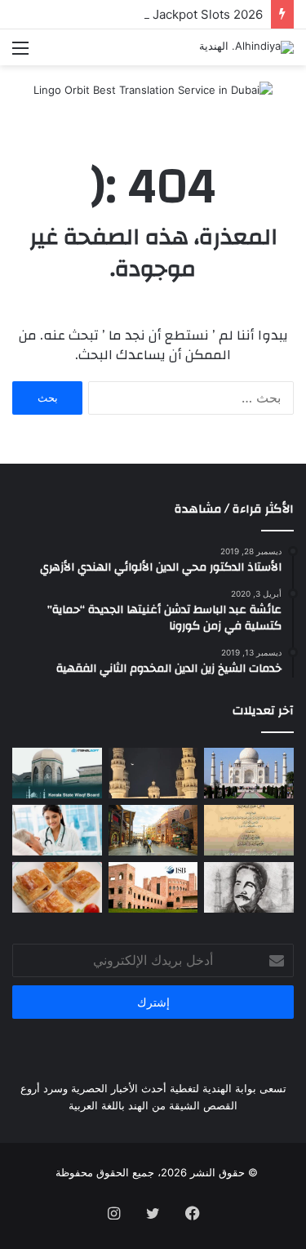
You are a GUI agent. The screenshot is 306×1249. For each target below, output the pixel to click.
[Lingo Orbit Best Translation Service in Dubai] (153, 95)
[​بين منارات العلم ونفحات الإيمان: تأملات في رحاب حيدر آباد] (153, 773)
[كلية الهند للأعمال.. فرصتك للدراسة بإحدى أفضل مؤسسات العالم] (153, 887)
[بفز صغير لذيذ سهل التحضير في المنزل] (57, 887)
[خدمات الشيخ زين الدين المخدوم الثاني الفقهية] (249, 830)
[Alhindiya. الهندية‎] (246, 47)
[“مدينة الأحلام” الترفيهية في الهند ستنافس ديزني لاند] (153, 830)
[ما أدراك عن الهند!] (249, 773)
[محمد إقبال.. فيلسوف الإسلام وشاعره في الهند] (249, 887)
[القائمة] (20, 53)
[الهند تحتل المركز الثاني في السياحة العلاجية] (57, 830)
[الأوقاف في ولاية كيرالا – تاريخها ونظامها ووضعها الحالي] (57, 773)
